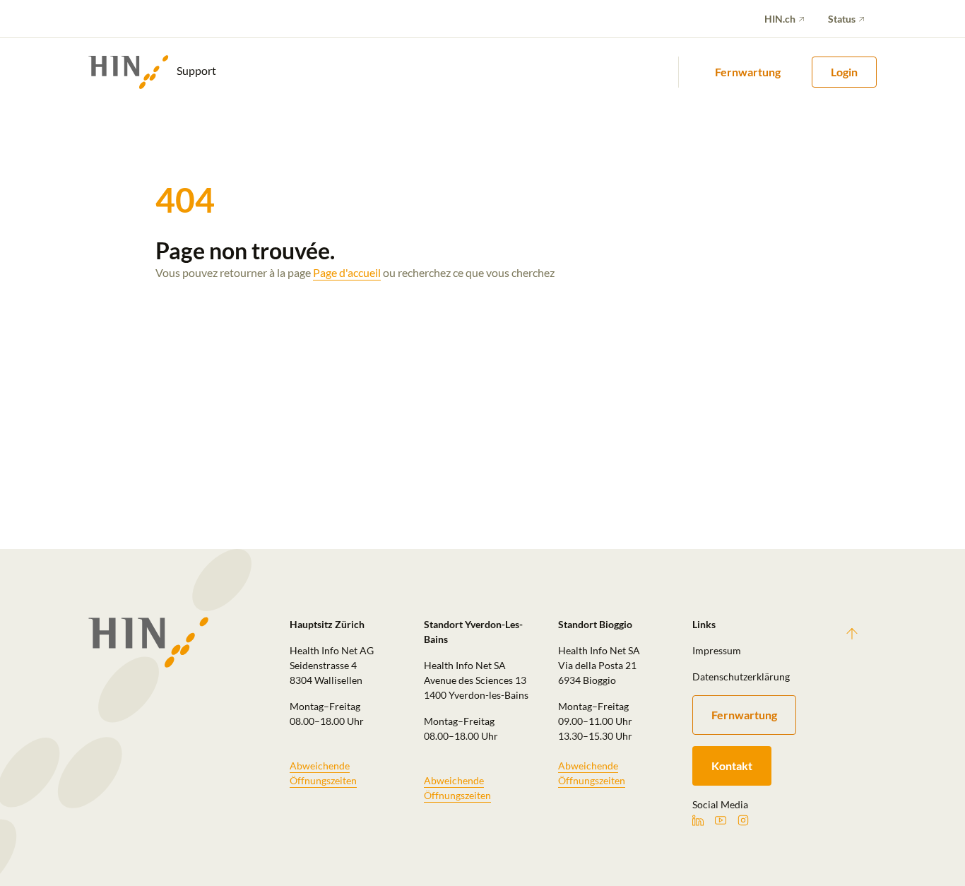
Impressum (716, 650)
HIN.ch (779, 19)
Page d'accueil (347, 272)
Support (195, 70)
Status (842, 19)
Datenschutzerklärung (741, 677)
